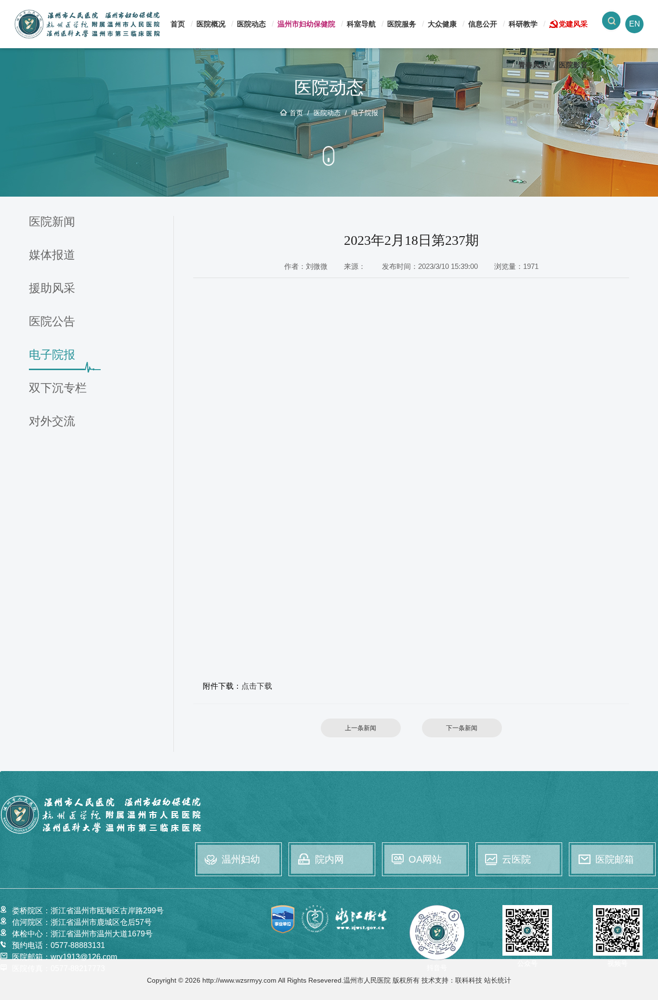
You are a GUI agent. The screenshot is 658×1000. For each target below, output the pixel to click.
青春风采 (532, 65)
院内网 (329, 859)
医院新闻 (52, 222)
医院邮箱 (614, 859)
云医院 (516, 859)
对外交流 (52, 421)
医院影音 (573, 65)
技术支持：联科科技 (451, 980)
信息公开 (482, 24)
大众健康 (442, 24)
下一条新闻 (461, 728)
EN (634, 24)
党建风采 (573, 24)
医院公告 (52, 322)
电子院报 (364, 113)
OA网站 (425, 859)
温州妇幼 (241, 859)
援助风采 (52, 288)
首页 (178, 24)
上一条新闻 (360, 728)
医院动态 (251, 24)
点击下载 (256, 686)
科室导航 (361, 24)
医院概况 (211, 24)
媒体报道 (52, 255)
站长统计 (497, 980)
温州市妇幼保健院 (306, 24)
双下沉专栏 (58, 388)
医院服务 (401, 24)
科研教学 (523, 24)
